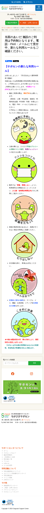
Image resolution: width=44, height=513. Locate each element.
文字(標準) (17, 2)
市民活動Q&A (8, 475)
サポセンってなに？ (10, 453)
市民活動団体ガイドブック (12, 471)
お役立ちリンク (8, 479)
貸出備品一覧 (8, 459)
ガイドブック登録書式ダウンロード (15, 473)
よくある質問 (8, 465)
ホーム (3, 27)
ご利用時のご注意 (9, 457)
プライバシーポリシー (11, 490)
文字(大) (28, 2)
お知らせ (9, 27)
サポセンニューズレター (11, 492)
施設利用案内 (12, 23)
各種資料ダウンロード (11, 485)
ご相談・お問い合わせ (29, 23)
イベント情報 (8, 477)
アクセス (32, 14)
